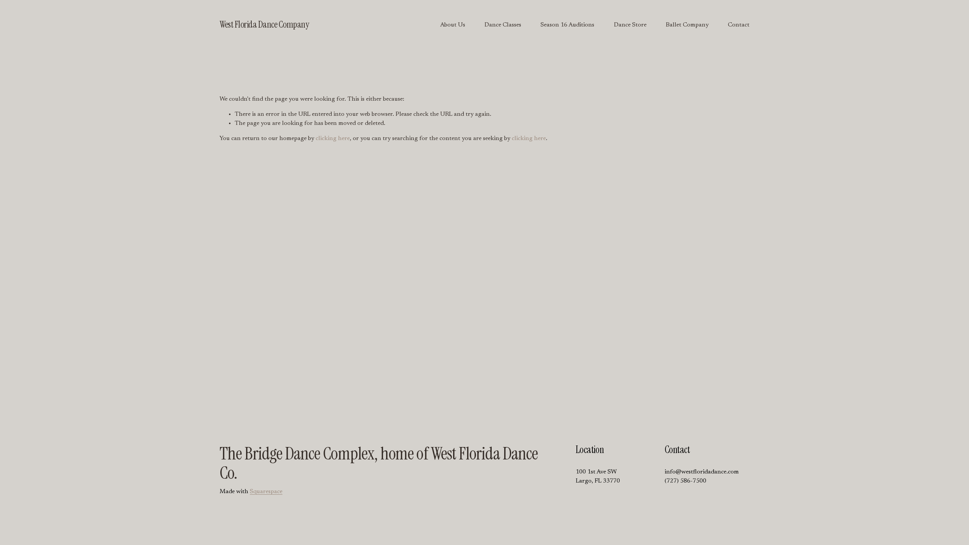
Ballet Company (687, 25)
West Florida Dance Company (264, 25)
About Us (452, 25)
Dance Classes (502, 25)
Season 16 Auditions (567, 25)
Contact (738, 25)
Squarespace (266, 492)
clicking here (333, 138)
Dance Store (630, 25)
